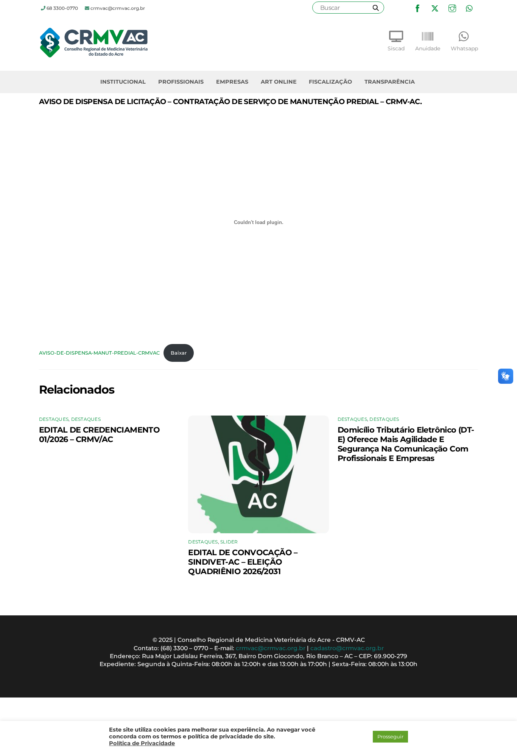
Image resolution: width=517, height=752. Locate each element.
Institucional (123, 81)
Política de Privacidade (142, 743)
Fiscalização (330, 81)
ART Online (279, 81)
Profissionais (181, 81)
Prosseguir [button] (390, 736)
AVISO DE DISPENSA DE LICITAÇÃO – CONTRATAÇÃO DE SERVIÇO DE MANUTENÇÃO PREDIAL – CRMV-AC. (230, 101)
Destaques (54, 419)
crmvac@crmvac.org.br (270, 648)
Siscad (396, 48)
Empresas (232, 81)
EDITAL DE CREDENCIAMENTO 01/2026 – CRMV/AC (99, 434)
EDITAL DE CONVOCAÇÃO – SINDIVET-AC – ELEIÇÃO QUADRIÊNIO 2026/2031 (242, 562)
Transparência (389, 81)
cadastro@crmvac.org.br (347, 648)
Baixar (179, 353)
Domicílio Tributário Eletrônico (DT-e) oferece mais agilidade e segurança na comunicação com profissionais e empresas (406, 444)
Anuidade (427, 48)
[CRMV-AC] (94, 55)
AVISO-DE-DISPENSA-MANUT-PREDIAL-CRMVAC (99, 353)
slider (229, 542)
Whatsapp (464, 48)
